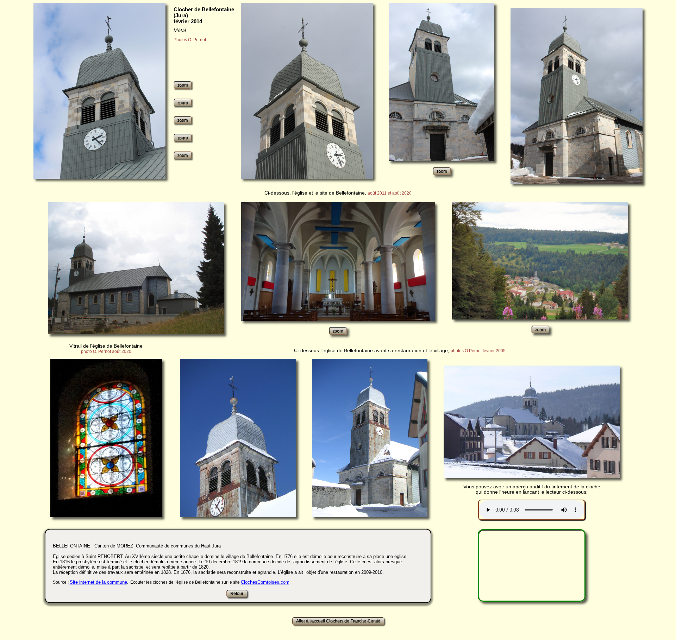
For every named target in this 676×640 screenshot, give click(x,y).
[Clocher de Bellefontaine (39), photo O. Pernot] (99, 91)
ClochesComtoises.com (265, 582)
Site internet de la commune (98, 582)
